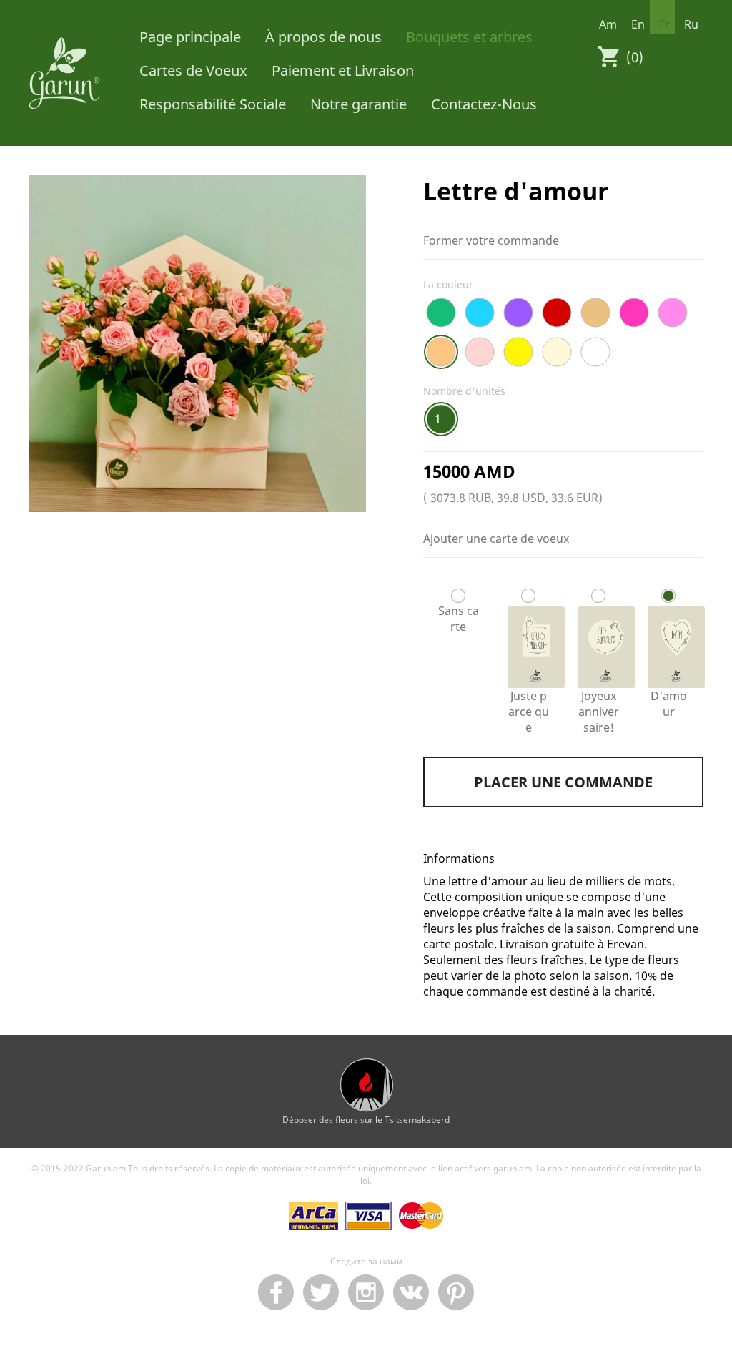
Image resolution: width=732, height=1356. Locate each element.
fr (664, 24)
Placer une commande (563, 782)
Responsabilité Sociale (212, 104)
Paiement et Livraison (343, 70)
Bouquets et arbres (469, 36)
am (608, 24)
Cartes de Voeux (193, 70)
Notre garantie (358, 104)
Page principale (190, 36)
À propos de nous (323, 36)
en (638, 24)
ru (691, 24)
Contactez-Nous (484, 104)
